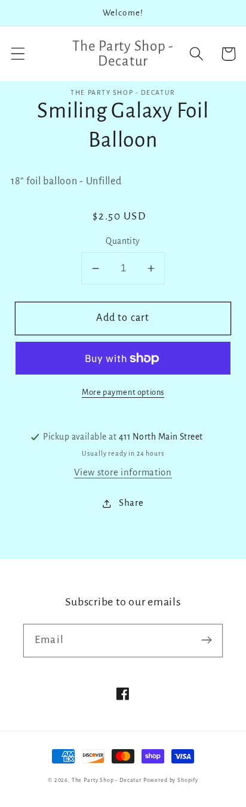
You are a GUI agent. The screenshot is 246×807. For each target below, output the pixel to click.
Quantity (123, 241)
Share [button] (131, 503)
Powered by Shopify (170, 780)
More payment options (123, 392)
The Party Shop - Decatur (107, 780)
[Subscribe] (206, 640)
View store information (123, 472)
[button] (18, 54)
